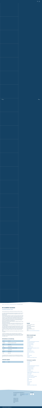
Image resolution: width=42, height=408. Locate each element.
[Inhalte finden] (37, 1)
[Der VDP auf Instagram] (33, 394)
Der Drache (28, 339)
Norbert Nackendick (29, 355)
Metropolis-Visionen (29, 379)
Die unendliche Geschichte (30, 344)
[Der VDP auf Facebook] (31, 394)
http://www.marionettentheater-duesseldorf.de (34, 330)
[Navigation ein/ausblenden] (39, 1)
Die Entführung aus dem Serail (30, 342)
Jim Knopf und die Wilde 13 (30, 375)
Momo (28, 354)
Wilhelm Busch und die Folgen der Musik (32, 357)
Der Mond (28, 340)
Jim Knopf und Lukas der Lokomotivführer (32, 376)
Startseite (3, 304)
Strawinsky (28, 356)
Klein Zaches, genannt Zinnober (31, 377)
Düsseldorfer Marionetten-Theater (13, 304)
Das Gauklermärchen (29, 338)
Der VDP (6, 304)
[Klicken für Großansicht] (33, 313)
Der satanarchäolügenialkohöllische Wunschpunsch (33, 341)
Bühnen (8, 304)
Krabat (28, 378)
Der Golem (28, 363)
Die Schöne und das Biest (30, 343)
